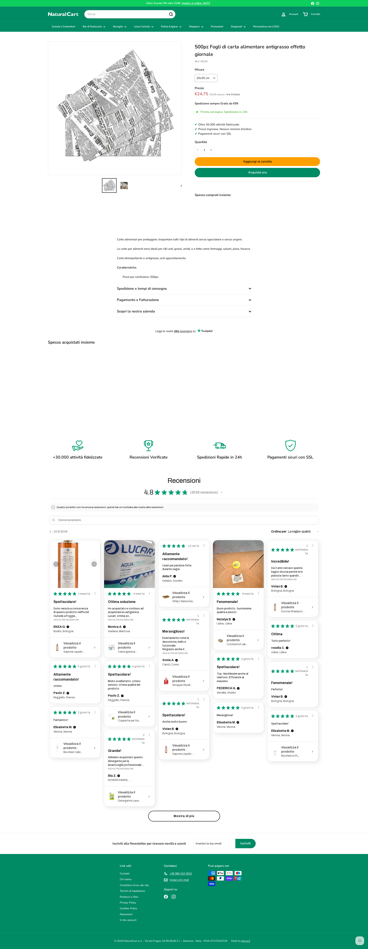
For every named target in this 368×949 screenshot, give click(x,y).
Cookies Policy (128, 908)
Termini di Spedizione (132, 891)
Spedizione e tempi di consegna (142, 288)
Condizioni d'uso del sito (134, 885)
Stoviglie (118, 26)
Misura (199, 69)
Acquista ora (257, 172)
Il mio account (128, 920)
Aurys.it (246, 941)
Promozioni (217, 26)
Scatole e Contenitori (63, 26)
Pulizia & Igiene (169, 26)
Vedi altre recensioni (66, 620)
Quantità (201, 142)
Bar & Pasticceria (92, 26)
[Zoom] (115, 108)
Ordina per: (279, 531)
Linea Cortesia (142, 26)
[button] (221, 492)
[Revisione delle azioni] (95, 593)
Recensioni (126, 914)
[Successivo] (179, 185)
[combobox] (129, 14)
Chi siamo (125, 879)
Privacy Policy (128, 902)
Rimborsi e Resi (129, 897)
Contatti (124, 873)
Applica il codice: (196, 3)
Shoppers (194, 26)
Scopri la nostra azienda (136, 311)
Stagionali (237, 26)
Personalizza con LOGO (266, 26)
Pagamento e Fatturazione (138, 300)
